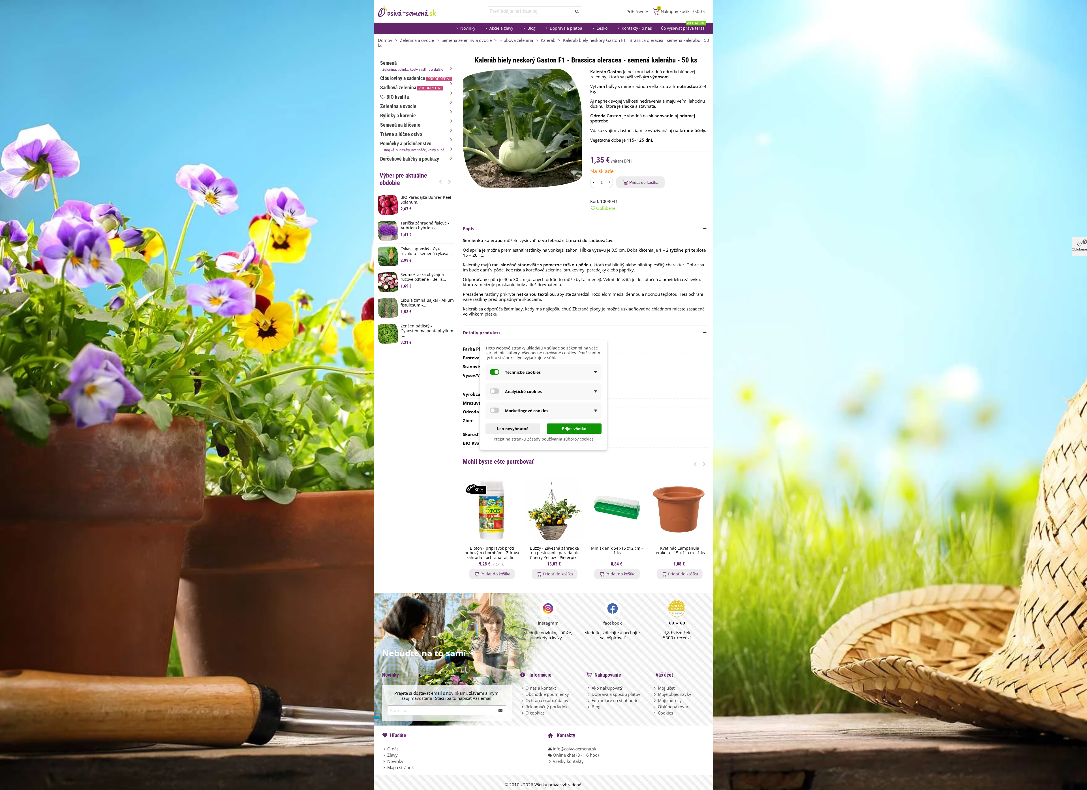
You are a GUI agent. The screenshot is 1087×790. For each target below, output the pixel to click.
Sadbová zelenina (411, 87)
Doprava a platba (566, 28)
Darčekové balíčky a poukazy (409, 159)
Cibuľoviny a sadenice (415, 78)
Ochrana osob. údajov (546, 700)
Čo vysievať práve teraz (683, 27)
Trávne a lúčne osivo (401, 134)
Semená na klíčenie (400, 125)
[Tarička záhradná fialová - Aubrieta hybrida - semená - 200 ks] (388, 231)
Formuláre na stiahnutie (615, 700)
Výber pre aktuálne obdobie (403, 179)
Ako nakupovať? (607, 688)
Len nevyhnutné (512, 428)
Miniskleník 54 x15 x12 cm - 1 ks (617, 551)
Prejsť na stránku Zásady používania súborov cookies (544, 439)
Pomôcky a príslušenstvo (412, 146)
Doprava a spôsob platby (616, 694)
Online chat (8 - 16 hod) (576, 755)
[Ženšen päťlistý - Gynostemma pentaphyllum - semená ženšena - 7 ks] (388, 334)
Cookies (665, 713)
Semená (411, 66)
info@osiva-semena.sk (574, 749)
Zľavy (392, 755)
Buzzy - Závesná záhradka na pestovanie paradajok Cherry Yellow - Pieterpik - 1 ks (554, 555)
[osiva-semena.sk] (412, 11)
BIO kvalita (397, 97)
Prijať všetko (574, 428)
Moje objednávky (674, 694)
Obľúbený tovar (673, 706)
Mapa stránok (400, 767)
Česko (601, 28)
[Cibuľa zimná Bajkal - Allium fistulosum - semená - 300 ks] (388, 308)
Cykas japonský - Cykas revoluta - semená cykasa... (426, 251)
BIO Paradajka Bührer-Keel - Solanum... (427, 200)
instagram (548, 623)
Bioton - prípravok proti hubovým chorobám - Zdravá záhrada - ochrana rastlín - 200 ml (492, 555)
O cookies (535, 713)
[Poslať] (577, 11)
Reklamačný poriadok (546, 706)
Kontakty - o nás (637, 28)
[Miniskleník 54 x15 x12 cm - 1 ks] (617, 510)
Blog (531, 28)
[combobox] (530, 11)
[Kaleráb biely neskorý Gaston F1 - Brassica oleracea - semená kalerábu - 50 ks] (522, 128)
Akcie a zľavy (501, 28)
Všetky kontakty (568, 761)
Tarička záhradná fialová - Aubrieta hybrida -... (425, 225)
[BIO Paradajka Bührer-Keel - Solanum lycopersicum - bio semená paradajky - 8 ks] (388, 205)
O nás (393, 749)
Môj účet (666, 688)
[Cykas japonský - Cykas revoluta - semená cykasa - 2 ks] (388, 256)
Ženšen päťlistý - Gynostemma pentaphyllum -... (427, 331)
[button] (440, 181)
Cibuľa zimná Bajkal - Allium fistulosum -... (427, 303)
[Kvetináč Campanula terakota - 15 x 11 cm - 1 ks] (680, 510)
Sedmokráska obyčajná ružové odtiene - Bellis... (423, 277)
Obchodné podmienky (547, 694)
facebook (612, 623)
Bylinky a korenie (398, 115)
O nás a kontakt (540, 688)
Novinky (467, 28)
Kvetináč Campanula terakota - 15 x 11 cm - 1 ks (679, 551)
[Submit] (501, 710)
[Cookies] (655, 713)
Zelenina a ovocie (398, 106)
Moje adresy (670, 700)
